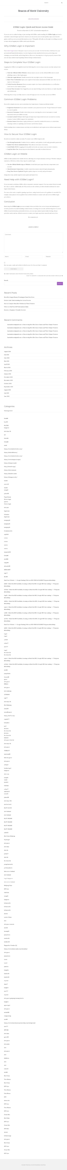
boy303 (6, 422)
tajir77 (6, 573)
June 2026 (6, 358)
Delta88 (6, 442)
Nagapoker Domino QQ (10, 945)
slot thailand (7, 811)
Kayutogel (7, 839)
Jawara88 (6, 677)
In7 (5, 435)
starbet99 (6, 938)
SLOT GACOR (8, 808)
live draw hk (7, 652)
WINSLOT (7, 750)
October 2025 (8, 383)
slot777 (6, 646)
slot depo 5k (7, 431)
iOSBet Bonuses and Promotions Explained (19, 273)
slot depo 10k (8, 801)
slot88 (6, 670)
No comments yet (33, 217)
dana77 (6, 984)
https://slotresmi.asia (10, 470)
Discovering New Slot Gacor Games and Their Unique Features (40, 324)
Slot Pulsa (6, 1118)
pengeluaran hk (8, 864)
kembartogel (7, 768)
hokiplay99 (7, 520)
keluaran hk (7, 903)
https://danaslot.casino (10, 473)
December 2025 (8, 377)
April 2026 (7, 364)
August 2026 (7, 351)
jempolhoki (7, 673)
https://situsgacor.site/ (10, 477)
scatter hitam (7, 917)
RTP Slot (6, 1128)
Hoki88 (6, 418)
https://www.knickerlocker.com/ (13, 449)
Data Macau (7, 1093)
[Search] (62, 3)
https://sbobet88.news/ (10, 452)
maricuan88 (7, 754)
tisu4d (5, 480)
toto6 (5, 959)
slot (5, 920)
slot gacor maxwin (9, 924)
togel (5, 634)
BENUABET (7, 569)
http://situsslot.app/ (10, 466)
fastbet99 (6, 973)
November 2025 (8, 380)
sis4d (5, 445)
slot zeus (6, 774)
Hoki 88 (6, 438)
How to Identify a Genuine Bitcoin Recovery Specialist (44, 275)
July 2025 (6, 393)
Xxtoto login (7, 504)
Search (6, 280)
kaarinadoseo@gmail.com (41, 30)
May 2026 (6, 361)
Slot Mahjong (7, 705)
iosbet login (10, 50)
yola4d (6, 639)
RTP (5, 1097)
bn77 (5, 726)
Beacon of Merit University (33, 11)
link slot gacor (8, 757)
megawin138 (7, 552)
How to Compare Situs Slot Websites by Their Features (19, 303)
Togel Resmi (7, 497)
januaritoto (7, 935)
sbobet (6, 913)
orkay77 (6, 643)
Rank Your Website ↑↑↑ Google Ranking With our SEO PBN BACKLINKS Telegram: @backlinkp (29, 580)
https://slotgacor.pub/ (10, 463)
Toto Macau (7, 1079)
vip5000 (6, 534)
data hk (6, 850)
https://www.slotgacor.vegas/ (12, 459)
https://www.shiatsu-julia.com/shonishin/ (16, 949)
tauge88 (6, 562)
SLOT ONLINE (8, 818)
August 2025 (7, 390)
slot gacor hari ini (9, 740)
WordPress (43, 1164)
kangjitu (6, 970)
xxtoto (6, 545)
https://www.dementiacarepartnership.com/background (19, 1023)
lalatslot (6, 737)
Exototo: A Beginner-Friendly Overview (15, 310)
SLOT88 (6, 425)
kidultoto (6, 1058)
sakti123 (6, 832)
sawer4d (6, 484)
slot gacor (7, 681)
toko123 (6, 1068)
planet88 (6, 797)
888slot (6, 684)
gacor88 (6, 1037)
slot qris (6, 507)
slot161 (6, 927)
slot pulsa (6, 1044)
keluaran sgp (7, 1135)
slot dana (6, 846)
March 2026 (7, 367)
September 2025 (8, 386)
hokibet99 (7, 942)
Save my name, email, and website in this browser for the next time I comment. (25, 265)
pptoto (6, 501)
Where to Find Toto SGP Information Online (16, 307)
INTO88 (6, 1030)
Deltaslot (6, 514)
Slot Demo (7, 1076)
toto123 (6, 794)
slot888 (6, 559)
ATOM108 (6, 694)
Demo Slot (7, 1114)
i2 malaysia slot (8, 531)
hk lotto (6, 728)
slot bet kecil (7, 804)
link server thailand (9, 871)
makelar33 (7, 791)
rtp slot (6, 980)
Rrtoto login (7, 499)
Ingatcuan (6, 511)
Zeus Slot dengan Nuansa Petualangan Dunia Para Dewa (19, 297)
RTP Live (6, 889)
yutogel (6, 764)
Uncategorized (33, 19)
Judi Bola (6, 892)
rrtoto (6, 538)
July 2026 (6, 354)
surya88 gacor (8, 712)
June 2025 (6, 396)
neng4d (6, 490)
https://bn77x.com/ (9, 715)
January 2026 (7, 374)
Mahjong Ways (8, 885)
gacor (5, 679)
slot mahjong (7, 691)
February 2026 (8, 370)
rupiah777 (6, 719)
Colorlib (32, 1164)
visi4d (5, 780)
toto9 (5, 963)
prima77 (6, 853)
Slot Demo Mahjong (9, 836)
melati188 (6, 1012)
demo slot (7, 1100)
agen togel (7, 1005)
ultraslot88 (7, 566)
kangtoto (6, 428)
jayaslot (6, 782)
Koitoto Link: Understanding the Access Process (17, 300)
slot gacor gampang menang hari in (13, 998)
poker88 (6, 493)
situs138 (6, 708)
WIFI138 (6, 785)
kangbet (6, 987)
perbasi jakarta (8, 868)
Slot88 (6, 576)
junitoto (6, 966)
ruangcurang (7, 1016)
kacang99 (6, 931)
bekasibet (6, 722)
